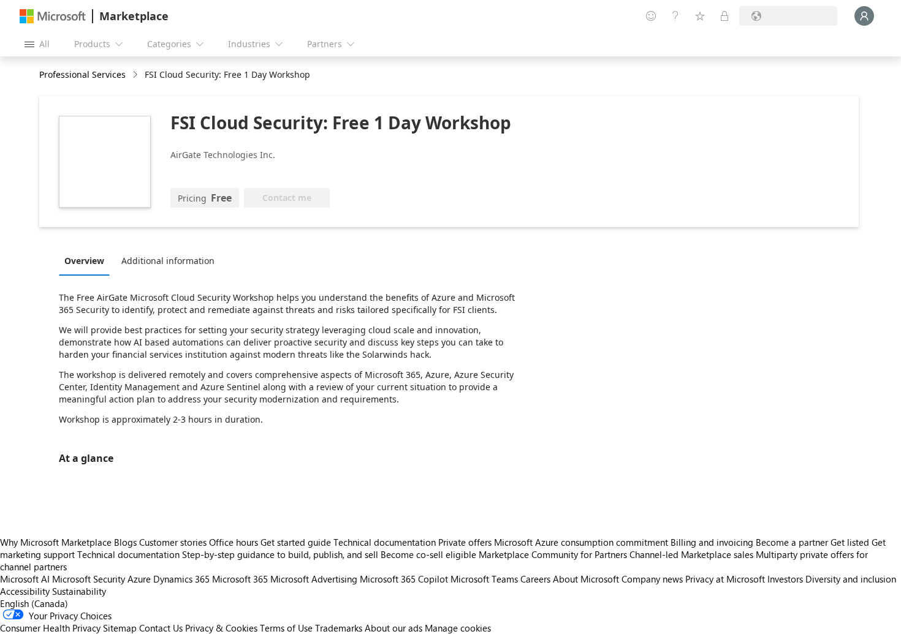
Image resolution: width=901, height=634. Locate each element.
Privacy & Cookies (221, 628)
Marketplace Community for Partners (553, 554)
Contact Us (161, 628)
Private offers (465, 542)
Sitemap (120, 628)
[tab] (87, 260)
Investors (785, 579)
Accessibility (25, 591)
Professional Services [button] (82, 74)
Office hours (233, 542)
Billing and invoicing (712, 542)
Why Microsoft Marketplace (56, 542)
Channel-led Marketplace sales (691, 554)
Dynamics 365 (181, 579)
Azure (139, 579)
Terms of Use (286, 628)
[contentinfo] (136, 75)
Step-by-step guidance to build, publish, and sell (280, 554)
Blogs (125, 542)
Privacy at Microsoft (725, 579)
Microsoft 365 (240, 579)
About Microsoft (586, 579)
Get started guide (295, 542)
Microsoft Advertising (313, 579)
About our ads (393, 628)
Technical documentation (384, 542)
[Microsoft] (53, 16)
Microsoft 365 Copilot (404, 579)
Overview (84, 260)
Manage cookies (458, 628)
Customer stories (173, 542)
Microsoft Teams (484, 579)
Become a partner (792, 542)
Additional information (168, 260)
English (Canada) (34, 603)
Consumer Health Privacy (50, 628)
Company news (652, 579)
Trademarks (338, 628)
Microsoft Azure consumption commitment (582, 542)
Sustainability (79, 591)
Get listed (850, 542)
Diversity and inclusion (850, 579)
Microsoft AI (25, 579)
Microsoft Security (88, 579)
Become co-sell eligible (428, 554)
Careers (535, 579)
